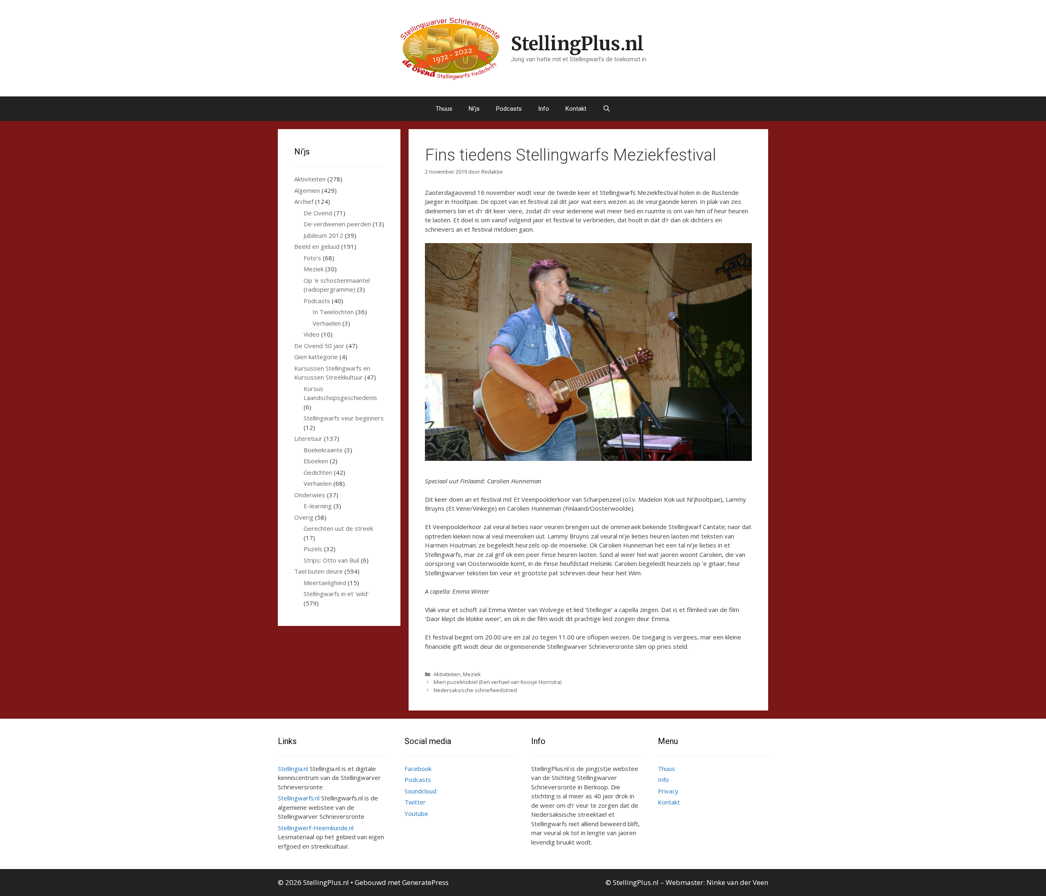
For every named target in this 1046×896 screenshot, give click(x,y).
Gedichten (318, 472)
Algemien (307, 190)
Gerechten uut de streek (338, 528)
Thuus (444, 108)
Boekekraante (323, 450)
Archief (303, 201)
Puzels (313, 549)
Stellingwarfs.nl (299, 798)
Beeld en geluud (317, 246)
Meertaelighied (325, 583)
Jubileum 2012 (323, 235)
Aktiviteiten (447, 674)
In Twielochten (333, 312)
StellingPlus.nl (577, 43)
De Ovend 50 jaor (319, 346)
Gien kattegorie (316, 357)
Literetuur (308, 438)
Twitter (415, 802)
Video (312, 334)
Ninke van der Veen (737, 882)
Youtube (416, 813)
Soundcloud (420, 791)
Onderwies (309, 495)
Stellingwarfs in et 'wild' (336, 594)
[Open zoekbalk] (607, 108)
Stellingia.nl (293, 768)
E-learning (318, 506)
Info (543, 108)
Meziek (472, 674)
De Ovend (318, 213)
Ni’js (474, 108)
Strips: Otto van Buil (331, 560)
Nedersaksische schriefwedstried (475, 690)
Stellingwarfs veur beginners (344, 418)
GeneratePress (425, 882)
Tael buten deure (318, 571)
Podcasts (509, 108)
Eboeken (316, 461)
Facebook (418, 768)
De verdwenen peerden (337, 224)
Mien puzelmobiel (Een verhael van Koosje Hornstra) (497, 682)
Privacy (668, 791)
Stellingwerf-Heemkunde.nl (315, 828)
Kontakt (575, 108)
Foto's (312, 258)
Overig (303, 517)
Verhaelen (327, 323)
